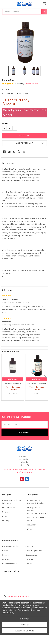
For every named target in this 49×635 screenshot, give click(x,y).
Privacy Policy (24, 590)
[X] (19, 152)
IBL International (9, 564)
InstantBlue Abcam (12, 384)
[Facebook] (4, 152)
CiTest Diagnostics (33, 550)
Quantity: (7, 123)
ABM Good (6, 559)
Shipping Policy (24, 583)
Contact (6, 512)
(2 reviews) (19, 84)
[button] (24, 143)
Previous (3, 377)
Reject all (24, 624)
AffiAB (29, 529)
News (4, 516)
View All (28, 564)
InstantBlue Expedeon (36, 384)
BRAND (5, 550)
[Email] (9, 152)
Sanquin (29, 546)
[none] (24, 42)
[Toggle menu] (3, 4)
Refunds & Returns (24, 587)
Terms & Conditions (25, 580)
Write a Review (31, 84)
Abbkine (29, 559)
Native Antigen (31, 555)
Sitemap (6, 520)
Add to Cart (12, 379)
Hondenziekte (11, 571)
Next (45, 377)
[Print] (14, 152)
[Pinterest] (24, 152)
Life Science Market (10, 546)
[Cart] (45, 4)
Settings (24, 618)
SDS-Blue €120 (22, 93)
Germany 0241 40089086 (18, 596)
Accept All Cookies (24, 630)
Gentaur (5, 555)
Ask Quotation (8, 507)
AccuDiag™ (31, 525)
